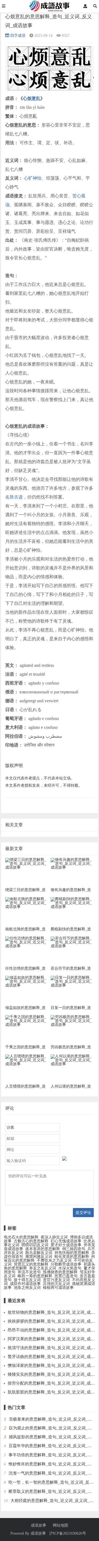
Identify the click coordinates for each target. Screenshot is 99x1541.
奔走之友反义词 (42, 1268)
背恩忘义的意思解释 (31, 1264)
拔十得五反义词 (27, 1280)
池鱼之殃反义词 (27, 1288)
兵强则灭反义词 (56, 1284)
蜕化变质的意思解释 (71, 1257)
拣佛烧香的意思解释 (60, 1272)
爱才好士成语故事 (66, 1245)
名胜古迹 (14, 497)
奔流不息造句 (29, 1272)
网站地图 (60, 1525)
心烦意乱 (31, 98)
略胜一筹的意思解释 (35, 1276)
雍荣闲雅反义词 (38, 1257)
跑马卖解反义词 (38, 1253)
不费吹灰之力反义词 (54, 1260)
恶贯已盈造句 (66, 1276)
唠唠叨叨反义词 (34, 1245)
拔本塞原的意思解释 (42, 1249)
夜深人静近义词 (54, 1237)
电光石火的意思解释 (21, 1237)
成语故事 (38, 1525)
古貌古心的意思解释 (31, 1241)
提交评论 (83, 1212)
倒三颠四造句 (73, 1249)
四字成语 (18, 35)
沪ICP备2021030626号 (67, 1533)
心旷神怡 (33, 178)
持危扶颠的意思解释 (71, 1253)
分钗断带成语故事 (66, 1264)
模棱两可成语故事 (58, 1288)
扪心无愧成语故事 (66, 1241)
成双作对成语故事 (25, 1284)
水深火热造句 (69, 1268)
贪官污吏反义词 (56, 1280)
